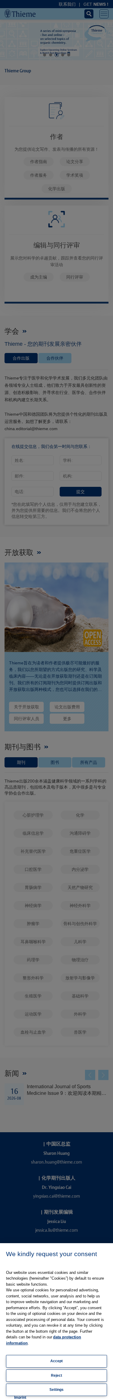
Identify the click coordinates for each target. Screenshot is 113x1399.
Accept (56, 1361)
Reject (56, 1375)
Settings (56, 1390)
